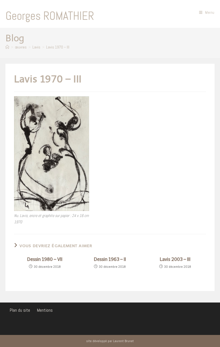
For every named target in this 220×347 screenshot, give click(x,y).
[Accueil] (7, 47)
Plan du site (20, 310)
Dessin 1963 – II (110, 259)
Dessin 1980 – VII (44, 259)
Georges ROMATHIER (49, 16)
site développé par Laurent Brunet (110, 341)
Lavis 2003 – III (175, 259)
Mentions (45, 310)
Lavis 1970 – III (57, 47)
